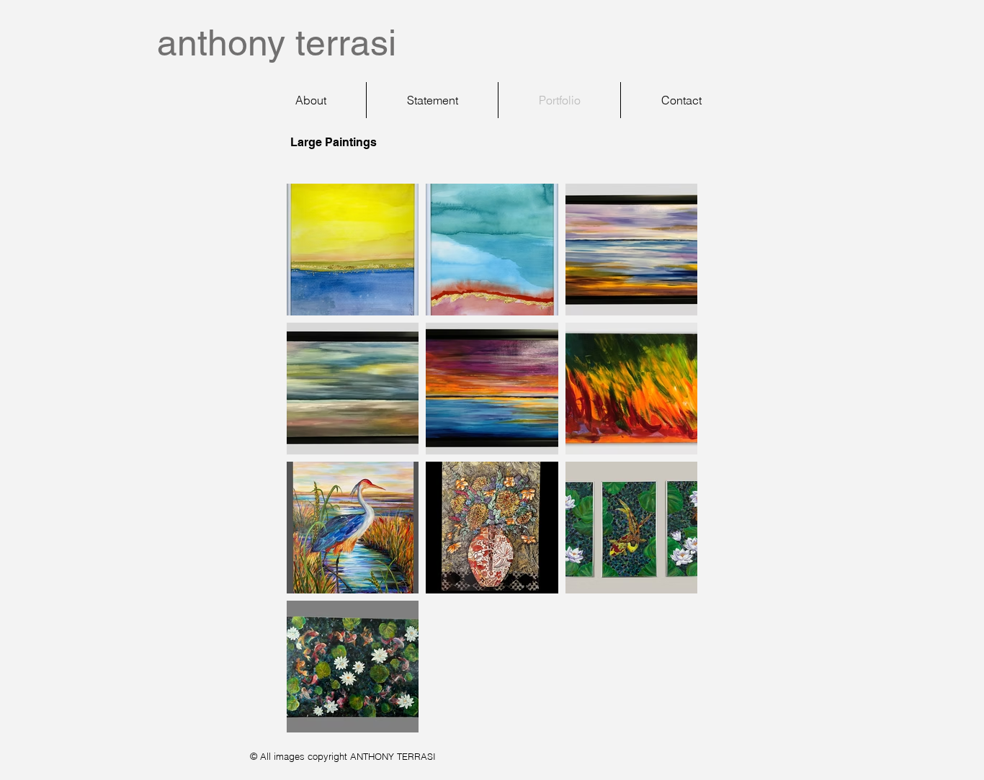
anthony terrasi (276, 42)
